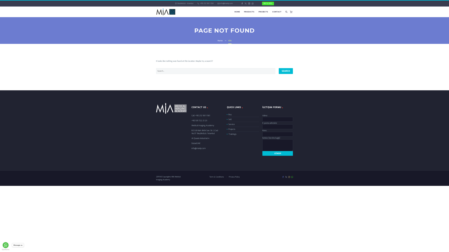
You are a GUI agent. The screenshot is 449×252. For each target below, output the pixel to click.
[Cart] (292, 11)
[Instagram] (249, 3)
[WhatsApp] (252, 3)
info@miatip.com (226, 3)
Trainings (232, 134)
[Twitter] (245, 3)
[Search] (286, 11)
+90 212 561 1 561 (207, 3)
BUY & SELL (268, 3)
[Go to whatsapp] (6, 245)
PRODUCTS (249, 12)
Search (286, 71)
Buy (230, 114)
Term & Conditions (216, 177)
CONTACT (276, 12)
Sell (230, 119)
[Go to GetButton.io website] (5, 249)
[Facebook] (242, 3)
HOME (237, 12)
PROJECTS (263, 12)
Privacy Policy (234, 177)
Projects (231, 129)
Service (231, 124)
